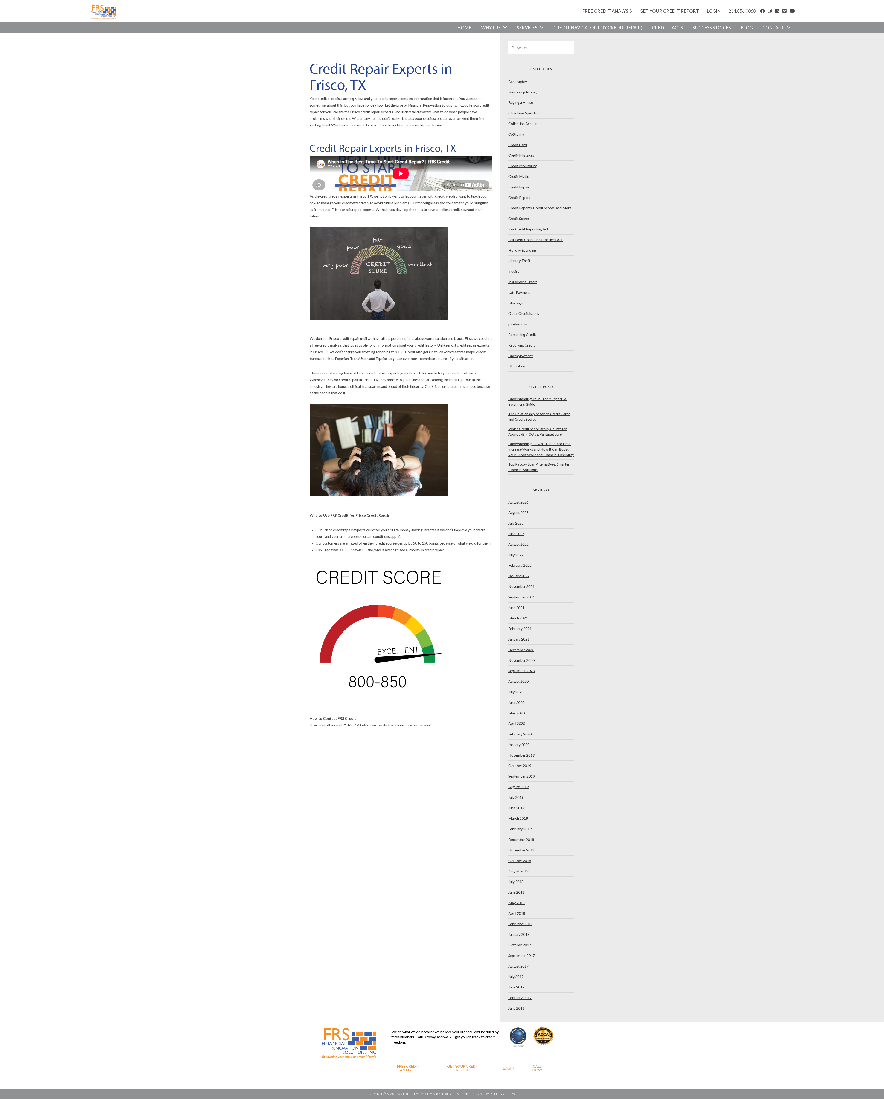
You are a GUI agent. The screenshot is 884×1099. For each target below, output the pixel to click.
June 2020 (516, 702)
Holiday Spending (522, 250)
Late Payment (519, 292)
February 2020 (520, 734)
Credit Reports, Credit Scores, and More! (540, 208)
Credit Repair (518, 187)
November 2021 (521, 586)
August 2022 (518, 544)
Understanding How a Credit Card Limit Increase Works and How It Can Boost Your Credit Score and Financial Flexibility (541, 449)
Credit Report (519, 197)
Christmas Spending (524, 113)
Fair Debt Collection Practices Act (535, 239)
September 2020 (521, 670)
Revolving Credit (521, 345)
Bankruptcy (517, 81)
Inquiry (513, 271)
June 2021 (516, 607)
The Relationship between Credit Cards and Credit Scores (539, 416)
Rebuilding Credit (522, 334)
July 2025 (515, 523)
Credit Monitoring (522, 165)
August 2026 (518, 502)
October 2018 (519, 860)
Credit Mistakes (521, 155)
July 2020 (515, 692)
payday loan (517, 324)
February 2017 (520, 997)
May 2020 (516, 713)
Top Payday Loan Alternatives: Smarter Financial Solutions (539, 467)
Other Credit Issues (523, 313)
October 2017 (519, 945)
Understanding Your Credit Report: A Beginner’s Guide (537, 401)
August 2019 (518, 786)
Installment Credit (522, 282)
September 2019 (521, 776)
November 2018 (521, 850)
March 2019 (518, 818)
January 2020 (518, 744)
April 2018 (516, 913)
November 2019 (521, 755)
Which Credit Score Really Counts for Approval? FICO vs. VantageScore (537, 431)
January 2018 (518, 934)
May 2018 (516, 903)
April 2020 (516, 723)
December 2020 (521, 649)
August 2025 (518, 512)
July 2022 (515, 555)
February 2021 (520, 628)
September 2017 (521, 955)
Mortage (515, 303)
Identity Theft (519, 260)
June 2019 (516, 808)
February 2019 (520, 829)
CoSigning (516, 134)
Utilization (516, 366)
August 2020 (518, 681)
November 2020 (521, 660)
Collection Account (523, 123)
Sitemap (462, 1094)
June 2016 (516, 1008)
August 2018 (518, 871)
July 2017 (515, 976)
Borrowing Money (522, 92)
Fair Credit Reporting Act (528, 229)
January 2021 (518, 639)
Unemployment (520, 355)
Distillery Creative (502, 1094)
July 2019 (515, 797)
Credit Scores (519, 218)
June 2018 (516, 892)
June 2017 (516, 987)
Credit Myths (518, 176)
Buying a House (520, 102)
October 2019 (519, 765)
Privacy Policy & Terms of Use (433, 1094)
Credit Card (517, 145)
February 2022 (520, 565)
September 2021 (521, 597)
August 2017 (518, 966)
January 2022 (518, 576)
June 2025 (516, 533)
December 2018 (521, 839)
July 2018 (515, 881)
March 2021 (518, 618)
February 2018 (520, 923)
